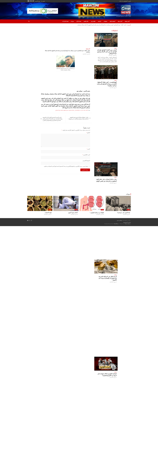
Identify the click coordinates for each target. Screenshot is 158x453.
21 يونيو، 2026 (114, 377)
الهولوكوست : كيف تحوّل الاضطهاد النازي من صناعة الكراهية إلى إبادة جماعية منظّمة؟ (107, 83)
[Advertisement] (66, 37)
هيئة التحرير (37, 1)
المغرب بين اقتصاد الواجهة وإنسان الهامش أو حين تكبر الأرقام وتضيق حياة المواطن (107, 51)
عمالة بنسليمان (71, 110)
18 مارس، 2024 (101, 214)
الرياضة (99, 21)
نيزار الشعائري (57, 110)
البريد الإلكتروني (86, 154)
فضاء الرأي (78, 21)
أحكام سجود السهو (73, 212)
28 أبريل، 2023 (87, 54)
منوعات (72, 21)
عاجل (82, 110)
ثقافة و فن (93, 21)
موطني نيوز (128, 14)
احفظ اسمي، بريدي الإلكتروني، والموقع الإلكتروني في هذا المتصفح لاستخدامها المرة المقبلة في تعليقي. (66, 166)
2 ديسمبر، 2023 (49, 214)
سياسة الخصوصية (127, 222)
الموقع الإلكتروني (86, 160)
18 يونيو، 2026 (127, 214)
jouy (83, 54)
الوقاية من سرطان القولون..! (97, 212)
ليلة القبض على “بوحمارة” (123, 212)
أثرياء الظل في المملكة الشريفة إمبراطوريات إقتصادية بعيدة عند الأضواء (108, 278)
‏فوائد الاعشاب (48, 212)
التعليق (88, 132)
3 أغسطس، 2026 (113, 55)
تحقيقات (105, 21)
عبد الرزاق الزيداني (77, 110)
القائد (87, 110)
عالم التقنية (86, 21)
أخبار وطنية (127, 21)
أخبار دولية (120, 21)
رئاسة (84, 110)
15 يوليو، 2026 (114, 87)
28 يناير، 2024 (75, 214)
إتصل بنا (43, 1)
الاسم (88, 149)
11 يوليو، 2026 (114, 183)
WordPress (116, 223)
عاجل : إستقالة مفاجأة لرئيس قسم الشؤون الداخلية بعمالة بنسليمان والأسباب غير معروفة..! (78, 118)
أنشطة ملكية (112, 21)
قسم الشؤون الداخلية (64, 110)
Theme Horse (127, 223)
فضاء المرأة (65, 21)
